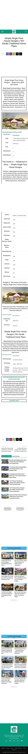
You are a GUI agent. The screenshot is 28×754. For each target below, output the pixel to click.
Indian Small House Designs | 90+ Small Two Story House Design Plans (20, 450)
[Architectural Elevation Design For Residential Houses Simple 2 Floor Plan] (7, 644)
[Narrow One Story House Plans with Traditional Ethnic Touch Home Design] (21, 587)
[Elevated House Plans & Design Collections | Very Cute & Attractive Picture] (5, 496)
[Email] (20, 53)
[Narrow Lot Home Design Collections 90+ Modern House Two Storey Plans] (21, 659)
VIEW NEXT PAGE (14, 400)
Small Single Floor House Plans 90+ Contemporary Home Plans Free (7, 578)
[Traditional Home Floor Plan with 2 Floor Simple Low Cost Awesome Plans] (7, 659)
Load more (13, 600)
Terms (12, 748)
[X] (17, 53)
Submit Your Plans (18, 748)
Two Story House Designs (14, 636)
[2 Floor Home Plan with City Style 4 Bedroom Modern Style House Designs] (21, 674)
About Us (3, 748)
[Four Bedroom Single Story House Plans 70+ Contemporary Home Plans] (7, 587)
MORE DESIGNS (16, 456)
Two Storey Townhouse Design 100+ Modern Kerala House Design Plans (17, 482)
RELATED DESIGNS (6, 456)
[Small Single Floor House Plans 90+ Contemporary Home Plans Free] (7, 571)
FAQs (24, 748)
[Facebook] (7, 53)
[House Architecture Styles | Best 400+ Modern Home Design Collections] (7, 674)
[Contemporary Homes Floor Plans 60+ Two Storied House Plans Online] (5, 475)
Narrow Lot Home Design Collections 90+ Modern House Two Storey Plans (20, 666)
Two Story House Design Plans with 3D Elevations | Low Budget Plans (17, 468)
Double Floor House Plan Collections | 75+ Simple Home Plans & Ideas (7, 450)
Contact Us (14, 749)
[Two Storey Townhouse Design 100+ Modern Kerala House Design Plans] (5, 482)
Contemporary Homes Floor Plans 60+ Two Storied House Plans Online (17, 475)
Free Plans (20, 509)
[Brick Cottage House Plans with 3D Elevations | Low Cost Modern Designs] (21, 571)
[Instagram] (10, 740)
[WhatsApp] (14, 53)
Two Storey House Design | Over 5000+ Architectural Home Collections (16, 489)
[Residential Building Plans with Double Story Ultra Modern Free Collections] (5, 461)
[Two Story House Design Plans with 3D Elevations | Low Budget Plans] (5, 468)
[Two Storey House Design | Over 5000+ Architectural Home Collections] (5, 489)
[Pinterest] (10, 53)
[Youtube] (21, 740)
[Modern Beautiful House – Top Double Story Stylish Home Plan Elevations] (21, 644)
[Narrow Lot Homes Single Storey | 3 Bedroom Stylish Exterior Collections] (21, 555)
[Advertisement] (14, 15)
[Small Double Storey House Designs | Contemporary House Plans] (7, 555)
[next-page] (5, 502)
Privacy (8, 748)
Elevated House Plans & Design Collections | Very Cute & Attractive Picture (18, 496)
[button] (2, 32)
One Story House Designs (14, 548)
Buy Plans (7, 509)
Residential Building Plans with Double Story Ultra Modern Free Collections (17, 461)
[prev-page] (2, 502)
